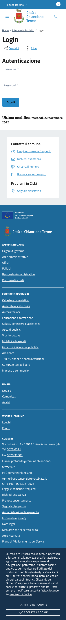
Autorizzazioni (11, 312)
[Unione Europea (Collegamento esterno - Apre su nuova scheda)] (33, 216)
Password (11, 85)
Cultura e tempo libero (16, 364)
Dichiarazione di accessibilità (20, 529)
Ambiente (8, 353)
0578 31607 (15, 455)
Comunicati (9, 396)
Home (5, 30)
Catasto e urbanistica (15, 300)
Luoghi (6, 422)
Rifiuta (35, 604)
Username (11, 69)
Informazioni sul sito (23, 30)
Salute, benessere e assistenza (21, 323)
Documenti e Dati (13, 280)
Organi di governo (13, 251)
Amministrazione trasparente (20, 512)
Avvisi (6, 402)
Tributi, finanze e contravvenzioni (23, 359)
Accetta (36, 612)
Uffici (5, 262)
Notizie (6, 390)
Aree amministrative (15, 257)
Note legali (9, 524)
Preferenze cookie (21, 594)
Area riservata (11, 535)
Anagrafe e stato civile (16, 306)
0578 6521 (14, 449)
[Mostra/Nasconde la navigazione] (7, 16)
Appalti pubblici (11, 329)
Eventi (6, 428)
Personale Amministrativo (18, 274)
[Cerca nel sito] (56, 16)
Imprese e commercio (15, 370)
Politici (6, 268)
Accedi (11, 102)
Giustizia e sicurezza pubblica (20, 347)
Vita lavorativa (11, 335)
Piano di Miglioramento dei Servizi (23, 541)
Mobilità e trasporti (14, 341)
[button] (16, 4)
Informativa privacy (14, 518)
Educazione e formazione (17, 318)
